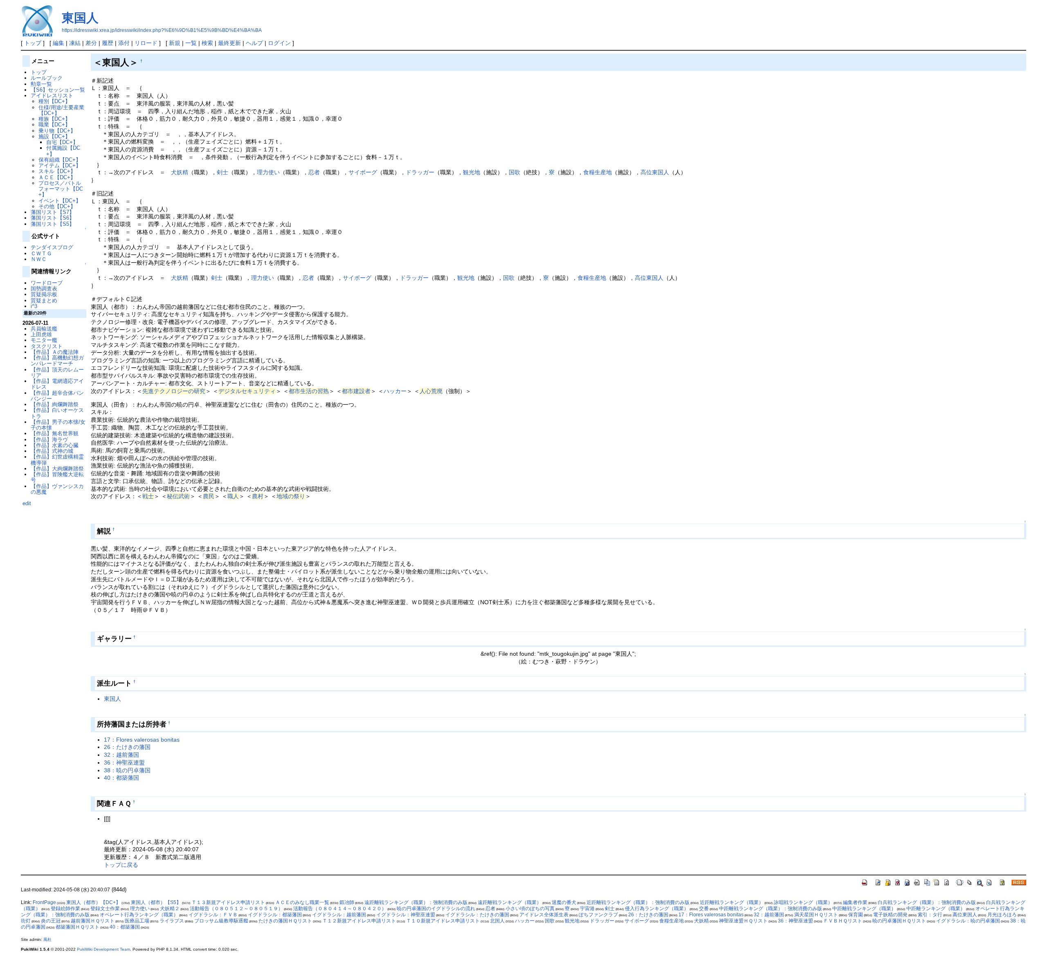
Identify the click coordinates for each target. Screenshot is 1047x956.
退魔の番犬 (564, 902)
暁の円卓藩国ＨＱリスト (899, 920)
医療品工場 (137, 920)
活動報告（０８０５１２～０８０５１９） (236, 908)
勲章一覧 (41, 84)
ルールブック (47, 78)
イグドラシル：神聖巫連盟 (405, 914)
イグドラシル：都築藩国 (275, 914)
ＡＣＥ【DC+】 (57, 177)
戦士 (148, 496)
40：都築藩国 (121, 777)
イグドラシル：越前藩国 (339, 914)
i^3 (34, 306)
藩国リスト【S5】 (52, 224)
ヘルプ (254, 43)
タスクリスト (47, 346)
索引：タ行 (930, 914)
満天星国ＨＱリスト (816, 914)
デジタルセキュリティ (247, 391)
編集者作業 (855, 902)
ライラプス (172, 920)
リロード (146, 43)
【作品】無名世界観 (55, 433)
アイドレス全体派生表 (543, 914)
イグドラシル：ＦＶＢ (213, 914)
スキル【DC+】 (57, 171)
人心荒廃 (431, 391)
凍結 (75, 43)
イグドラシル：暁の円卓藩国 (968, 920)
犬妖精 (179, 172)
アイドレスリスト (52, 95)
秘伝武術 (178, 496)
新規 (174, 43)
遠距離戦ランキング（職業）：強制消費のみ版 (415, 902)
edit (26, 503)
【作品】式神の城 (52, 451)
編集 (58, 43)
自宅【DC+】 (62, 142)
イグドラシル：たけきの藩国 (477, 914)
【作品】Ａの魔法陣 (55, 352)
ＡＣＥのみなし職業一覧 (302, 902)
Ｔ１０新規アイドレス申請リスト (443, 920)
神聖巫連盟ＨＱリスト (743, 920)
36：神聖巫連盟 (124, 762)
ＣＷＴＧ (41, 253)
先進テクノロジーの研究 (173, 391)
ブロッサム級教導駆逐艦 (221, 920)
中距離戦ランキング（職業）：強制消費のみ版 (770, 908)
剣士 (222, 172)
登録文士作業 (105, 908)
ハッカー (395, 391)
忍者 (314, 172)
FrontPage (44, 902)
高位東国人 (654, 172)
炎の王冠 (51, 920)
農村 (257, 496)
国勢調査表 (44, 289)
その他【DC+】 (57, 206)
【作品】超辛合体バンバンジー (57, 396)
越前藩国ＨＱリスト (93, 920)
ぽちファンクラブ (598, 914)
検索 (207, 43)
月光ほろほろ (1002, 914)
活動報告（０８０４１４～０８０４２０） (339, 908)
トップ (32, 43)
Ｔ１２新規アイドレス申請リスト (359, 920)
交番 (704, 908)
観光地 (471, 172)
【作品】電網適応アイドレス (57, 384)
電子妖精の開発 (890, 914)
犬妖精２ (170, 908)
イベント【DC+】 (59, 201)
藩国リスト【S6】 (52, 218)
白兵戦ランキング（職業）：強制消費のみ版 (927, 902)
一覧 (191, 43)
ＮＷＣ (39, 259)
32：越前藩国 (121, 754)
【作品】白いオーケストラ (57, 413)
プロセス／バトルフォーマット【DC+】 (60, 189)
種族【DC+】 (54, 119)
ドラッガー (420, 172)
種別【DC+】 (54, 101)
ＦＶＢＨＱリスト (842, 920)
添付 (124, 43)
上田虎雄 (41, 334)
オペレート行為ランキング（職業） (139, 914)
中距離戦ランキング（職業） (864, 908)
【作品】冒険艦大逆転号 (57, 477)
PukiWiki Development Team (103, 949)
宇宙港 (587, 908)
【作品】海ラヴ (49, 439)
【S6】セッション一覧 (58, 90)
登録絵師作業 (65, 908)
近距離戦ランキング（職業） (732, 902)
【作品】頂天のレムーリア (57, 372)
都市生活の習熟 (309, 391)
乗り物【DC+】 (57, 131)
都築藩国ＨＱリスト (77, 927)
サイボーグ (362, 172)
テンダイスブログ (52, 247)
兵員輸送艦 (44, 329)
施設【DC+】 (54, 136)
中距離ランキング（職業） (935, 908)
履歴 (107, 43)
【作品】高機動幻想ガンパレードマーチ (57, 361)
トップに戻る (121, 865)
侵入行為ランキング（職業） (657, 908)
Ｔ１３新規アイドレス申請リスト (228, 902)
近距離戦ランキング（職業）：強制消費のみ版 (638, 902)
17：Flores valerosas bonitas (142, 739)
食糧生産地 (597, 172)
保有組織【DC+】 (59, 160)
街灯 (26, 920)
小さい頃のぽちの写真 (530, 908)
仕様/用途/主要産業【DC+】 (61, 110)
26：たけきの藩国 (127, 747)
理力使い (268, 172)
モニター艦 (44, 340)
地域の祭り (290, 496)
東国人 (80, 18)
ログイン (279, 43)
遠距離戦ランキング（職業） (509, 902)
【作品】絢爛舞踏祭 (55, 404)
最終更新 (229, 43)
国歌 (514, 172)
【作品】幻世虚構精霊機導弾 (57, 460)
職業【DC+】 (54, 124)
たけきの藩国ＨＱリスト (285, 920)
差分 (91, 43)
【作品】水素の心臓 (55, 445)
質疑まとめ (44, 300)
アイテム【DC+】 (59, 165)
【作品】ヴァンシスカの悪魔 (57, 489)
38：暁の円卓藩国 (127, 770)
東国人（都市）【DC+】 (93, 902)
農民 (208, 496)
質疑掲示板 (44, 294)
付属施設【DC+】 (63, 151)
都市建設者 (356, 391)
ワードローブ (47, 283)
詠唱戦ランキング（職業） (803, 902)
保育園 (855, 914)
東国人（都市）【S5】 (156, 902)
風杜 (47, 939)
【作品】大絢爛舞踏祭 (57, 469)
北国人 (497, 920)
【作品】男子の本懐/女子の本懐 (58, 425)
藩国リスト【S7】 (52, 212)
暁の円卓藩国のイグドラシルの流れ (436, 908)
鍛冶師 (346, 902)
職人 (233, 496)
